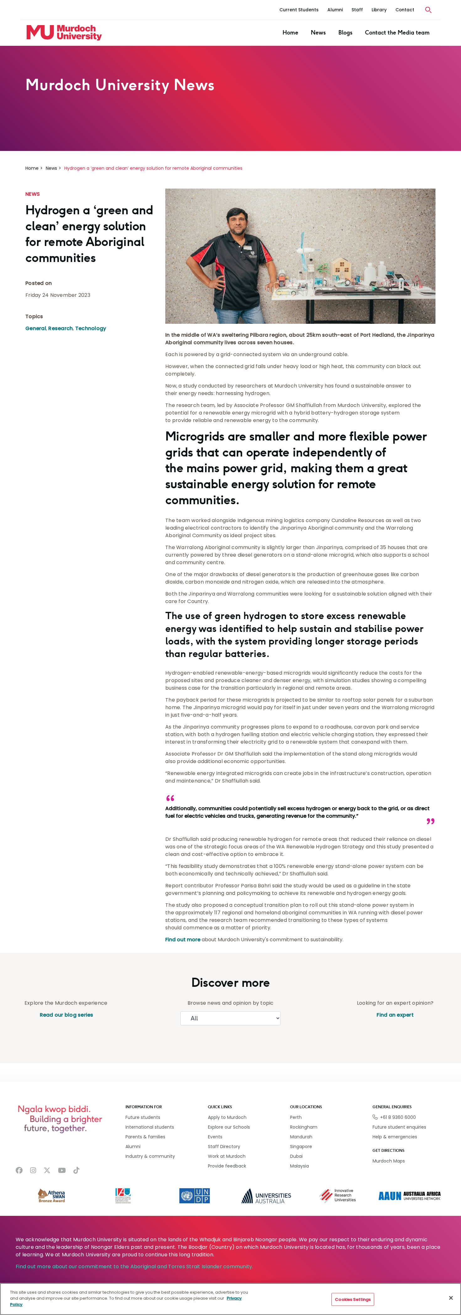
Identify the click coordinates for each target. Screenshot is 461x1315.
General (35, 328)
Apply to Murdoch (227, 1117)
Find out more (182, 939)
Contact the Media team (397, 32)
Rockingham (303, 1127)
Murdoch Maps (389, 1161)
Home (290, 32)
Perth (296, 1117)
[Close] (451, 1298)
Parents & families (145, 1137)
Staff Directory (224, 1146)
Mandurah (301, 1137)
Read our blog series (65, 1014)
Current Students (299, 10)
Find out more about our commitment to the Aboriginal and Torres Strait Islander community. (134, 1266)
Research (60, 328)
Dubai (296, 1156)
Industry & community (150, 1156)
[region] (230, 1299)
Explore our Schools (229, 1127)
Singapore (301, 1146)
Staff (357, 10)
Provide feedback (227, 1166)
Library (379, 10)
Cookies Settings (353, 1299)
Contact (404, 10)
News (318, 32)
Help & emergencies (395, 1137)
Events (215, 1137)
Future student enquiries (399, 1127)
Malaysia (299, 1166)
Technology (90, 328)
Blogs (345, 32)
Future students (142, 1117)
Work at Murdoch (227, 1156)
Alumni (335, 10)
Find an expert (395, 1014)
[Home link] (64, 32)
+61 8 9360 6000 (398, 1117)
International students (149, 1127)
